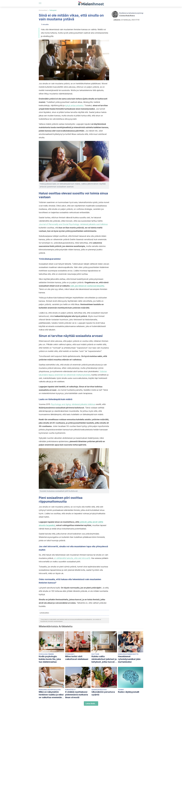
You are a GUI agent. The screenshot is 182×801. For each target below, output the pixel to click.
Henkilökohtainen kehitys (128, 654)
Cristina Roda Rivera (127, 15)
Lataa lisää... (91, 703)
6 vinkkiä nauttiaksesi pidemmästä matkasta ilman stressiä (76, 695)
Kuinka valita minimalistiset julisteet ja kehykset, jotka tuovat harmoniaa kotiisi (104, 659)
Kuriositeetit (70, 689)
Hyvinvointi (69, 654)
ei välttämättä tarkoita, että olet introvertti (72, 558)
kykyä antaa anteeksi (74, 105)
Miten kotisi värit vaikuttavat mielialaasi (76, 657)
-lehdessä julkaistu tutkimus (73, 404)
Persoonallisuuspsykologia (50, 689)
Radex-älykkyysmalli (128, 692)
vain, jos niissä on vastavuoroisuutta (87, 286)
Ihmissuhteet (43, 10)
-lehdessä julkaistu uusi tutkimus (73, 224)
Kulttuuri (95, 654)
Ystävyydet (52, 10)
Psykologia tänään (46, 654)
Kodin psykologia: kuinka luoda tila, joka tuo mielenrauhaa (50, 659)
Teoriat (121, 689)
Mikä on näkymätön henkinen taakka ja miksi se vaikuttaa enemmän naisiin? (51, 695)
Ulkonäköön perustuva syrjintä (103, 693)
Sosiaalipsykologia (99, 689)
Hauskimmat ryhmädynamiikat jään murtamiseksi (129, 659)
